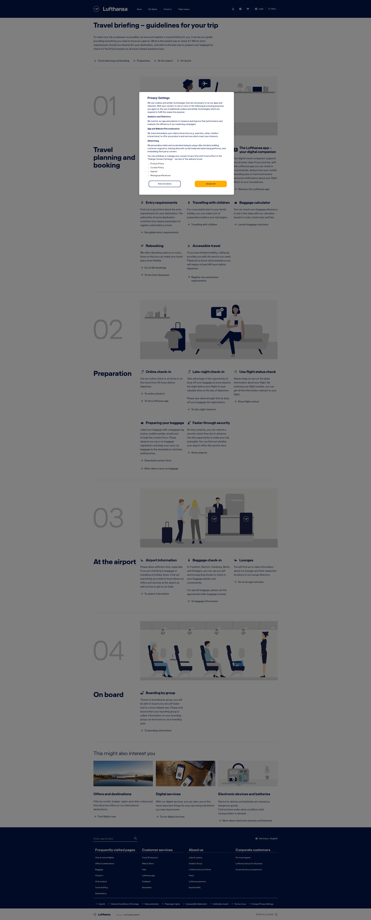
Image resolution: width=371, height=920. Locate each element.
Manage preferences (160, 175)
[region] (186, 143)
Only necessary (165, 184)
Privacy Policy (157, 163)
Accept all (210, 184)
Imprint (153, 171)
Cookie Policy (157, 167)
